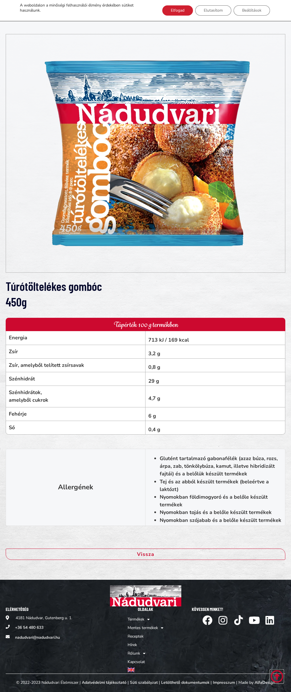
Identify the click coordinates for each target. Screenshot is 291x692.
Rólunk (134, 653)
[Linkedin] (270, 620)
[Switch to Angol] (145, 670)
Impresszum (224, 682)
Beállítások (251, 10)
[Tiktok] (239, 620)
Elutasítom (213, 10)
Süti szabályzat (144, 682)
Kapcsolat (136, 662)
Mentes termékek (143, 627)
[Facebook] (207, 620)
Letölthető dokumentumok (185, 682)
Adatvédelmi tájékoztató (104, 682)
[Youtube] (254, 620)
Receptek (136, 636)
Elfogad (177, 10)
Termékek (136, 619)
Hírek (132, 644)
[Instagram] (223, 620)
